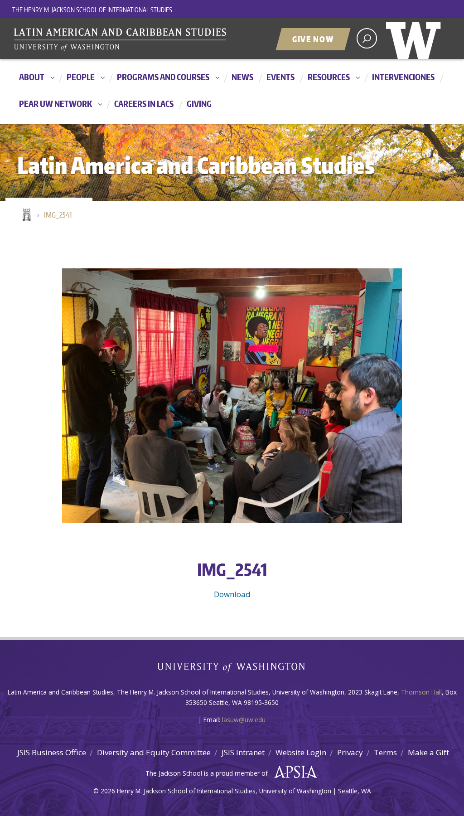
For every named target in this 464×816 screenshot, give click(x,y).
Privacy (350, 752)
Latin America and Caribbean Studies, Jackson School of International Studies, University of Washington (125, 39)
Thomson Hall (421, 692)
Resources (329, 77)
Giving (199, 103)
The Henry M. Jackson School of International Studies (92, 10)
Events (280, 77)
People (81, 77)
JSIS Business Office (51, 752)
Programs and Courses (163, 77)
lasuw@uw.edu (244, 719)
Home (26, 215)
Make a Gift (428, 752)
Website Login (301, 752)
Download (232, 594)
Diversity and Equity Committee (154, 752)
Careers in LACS (144, 103)
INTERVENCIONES (403, 77)
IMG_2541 (58, 214)
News (242, 77)
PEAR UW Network (55, 103)
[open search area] (367, 38)
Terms (385, 752)
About (31, 77)
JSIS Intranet (243, 752)
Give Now (313, 39)
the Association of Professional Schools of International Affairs (293, 772)
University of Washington (415, 38)
